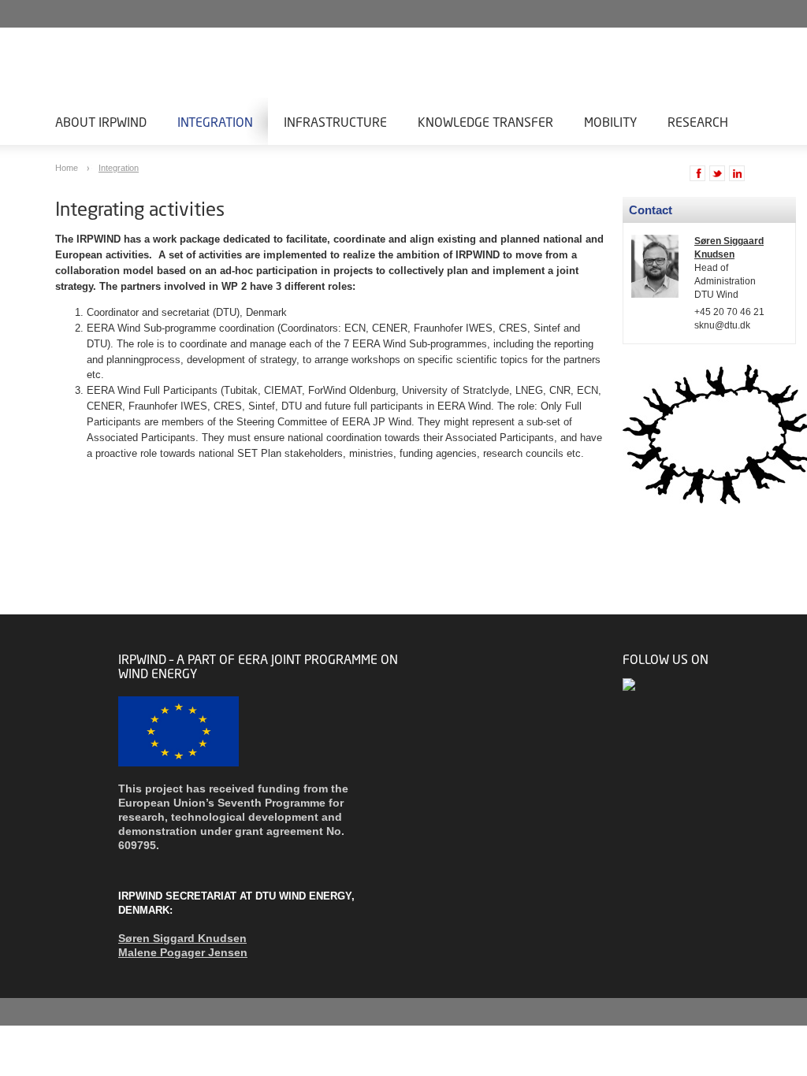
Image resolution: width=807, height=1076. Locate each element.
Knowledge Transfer (485, 121)
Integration (215, 121)
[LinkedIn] (630, 684)
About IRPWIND (101, 121)
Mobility (610, 121)
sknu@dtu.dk (722, 325)
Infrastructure (335, 121)
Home (67, 168)
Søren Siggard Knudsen (182, 938)
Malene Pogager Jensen (182, 952)
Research (698, 121)
